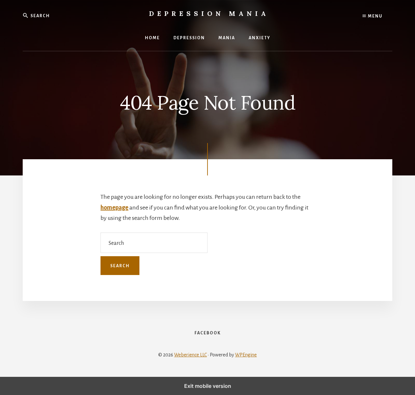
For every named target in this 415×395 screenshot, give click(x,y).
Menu (375, 16)
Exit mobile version (207, 386)
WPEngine (246, 354)
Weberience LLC (190, 354)
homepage (114, 207)
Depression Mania (209, 13)
